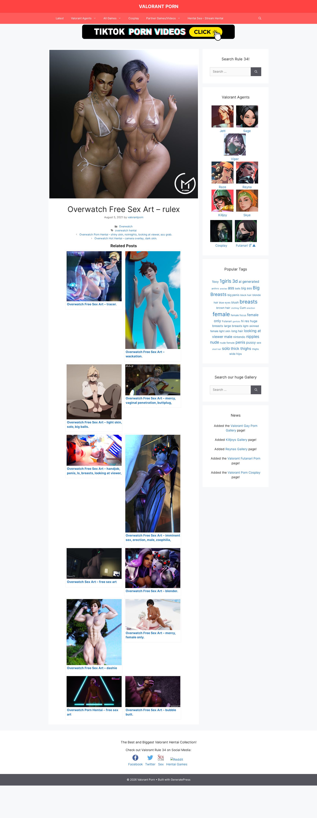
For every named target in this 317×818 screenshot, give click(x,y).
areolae (223, 288)
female (221, 314)
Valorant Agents (81, 18)
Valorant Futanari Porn (243, 458)
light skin (224, 331)
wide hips (235, 354)
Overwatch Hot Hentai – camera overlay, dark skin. (125, 238)
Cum (243, 308)
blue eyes (224, 302)
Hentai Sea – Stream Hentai (205, 18)
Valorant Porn (158, 6)
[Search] (256, 71)
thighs (255, 349)
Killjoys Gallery (236, 440)
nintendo (239, 337)
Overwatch (126, 226)
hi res (245, 321)
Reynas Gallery (236, 449)
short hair (216, 349)
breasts (248, 302)
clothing (235, 308)
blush (235, 302)
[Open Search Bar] (260, 18)
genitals (236, 321)
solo (226, 348)
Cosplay (133, 18)
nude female (227, 342)
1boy (215, 281)
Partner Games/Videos (161, 18)
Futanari (227, 321)
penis (240, 342)
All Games (109, 18)
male (228, 336)
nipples (252, 336)
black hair (246, 295)
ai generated (249, 281)
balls (237, 288)
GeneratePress (180, 779)
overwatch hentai (125, 230)
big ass (246, 288)
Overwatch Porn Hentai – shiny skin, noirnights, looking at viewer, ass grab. (125, 234)
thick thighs (241, 348)
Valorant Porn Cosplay (244, 472)
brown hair (223, 308)
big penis (233, 295)
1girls (225, 281)
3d (235, 281)
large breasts (233, 326)
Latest (60, 18)
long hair (237, 331)
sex (259, 342)
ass (231, 288)
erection (251, 308)
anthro (215, 288)
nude (214, 342)
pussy (251, 342)
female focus (238, 315)
